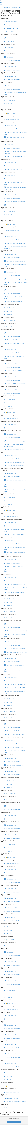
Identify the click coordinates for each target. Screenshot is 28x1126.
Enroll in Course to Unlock (14, 1122)
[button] (1, 1)
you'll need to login (20, 1120)
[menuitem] (1, 3)
